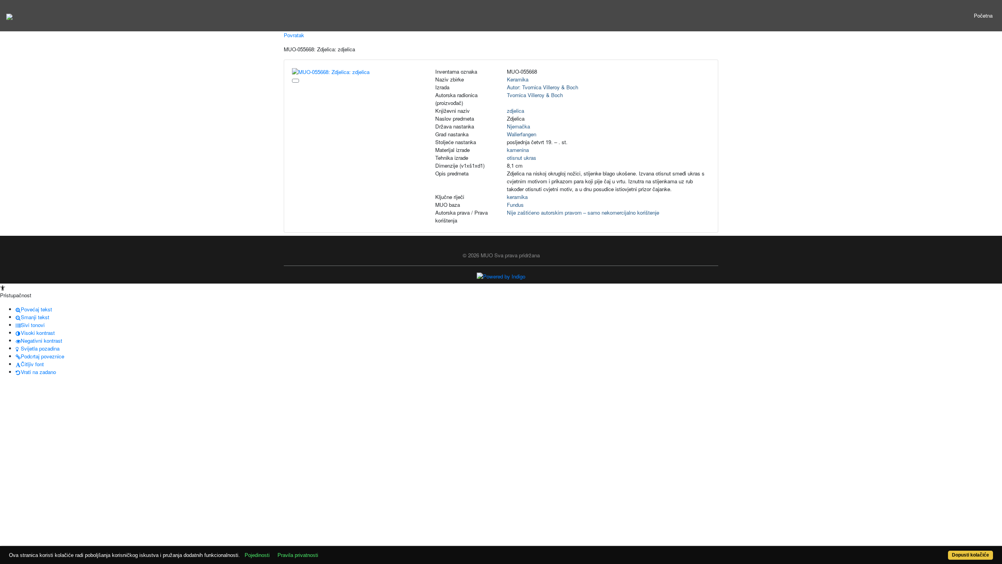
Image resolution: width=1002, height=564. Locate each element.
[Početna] (9, 16)
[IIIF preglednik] (295, 81)
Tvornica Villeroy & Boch (535, 95)
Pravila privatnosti (298, 555)
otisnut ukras (521, 157)
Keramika (517, 79)
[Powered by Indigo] (501, 276)
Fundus (515, 204)
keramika (517, 197)
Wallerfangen (521, 134)
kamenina (518, 150)
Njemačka (518, 126)
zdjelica (515, 110)
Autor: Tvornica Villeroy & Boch (542, 87)
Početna (983, 15)
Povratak (294, 35)
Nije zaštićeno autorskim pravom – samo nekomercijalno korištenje (583, 212)
